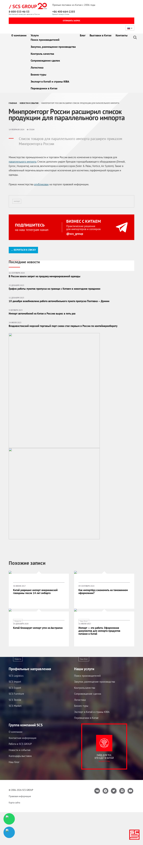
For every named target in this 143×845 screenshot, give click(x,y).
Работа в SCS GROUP (20, 744)
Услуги (35, 35)
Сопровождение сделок (45, 60)
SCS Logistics (16, 675)
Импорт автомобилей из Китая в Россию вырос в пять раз (42, 313)
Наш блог (84, 621)
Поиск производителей (45, 39)
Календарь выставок (20, 756)
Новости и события (29, 103)
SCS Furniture (16, 693)
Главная (13, 103)
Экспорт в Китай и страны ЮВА (50, 81)
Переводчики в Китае (44, 88)
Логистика (37, 67)
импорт (17, 201)
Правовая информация (20, 796)
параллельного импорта (22, 161)
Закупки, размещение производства (53, 46)
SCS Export (15, 687)
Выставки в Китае (100, 35)
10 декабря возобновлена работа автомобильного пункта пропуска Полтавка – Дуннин (59, 301)
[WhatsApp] (9, 819)
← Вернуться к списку (23, 249)
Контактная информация (22, 738)
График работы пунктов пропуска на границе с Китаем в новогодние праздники (54, 288)
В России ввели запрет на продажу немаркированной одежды (44, 276)
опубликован (41, 184)
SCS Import (15, 681)
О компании (19, 35)
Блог (82, 35)
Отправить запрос (71, 20)
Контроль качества (42, 53)
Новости (17, 621)
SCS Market (15, 705)
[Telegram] (9, 832)
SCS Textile (15, 699)
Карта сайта (14, 802)
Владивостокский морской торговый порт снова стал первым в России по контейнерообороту (63, 326)
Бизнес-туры (38, 74)
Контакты (121, 35)
